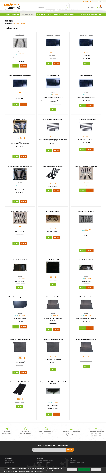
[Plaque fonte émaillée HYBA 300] (20, 396)
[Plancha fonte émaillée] (53, 274)
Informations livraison (43, 462)
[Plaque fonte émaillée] (53, 311)
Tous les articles (9, 23)
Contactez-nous (9, 463)
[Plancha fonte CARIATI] (20, 274)
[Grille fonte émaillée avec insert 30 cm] (20, 180)
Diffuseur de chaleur (44, 14)
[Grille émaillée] (20, 49)
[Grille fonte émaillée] (53, 89)
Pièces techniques (69, 14)
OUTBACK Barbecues (12, 14)
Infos (71, 458)
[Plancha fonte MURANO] (86, 274)
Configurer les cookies (75, 463)
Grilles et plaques (28, 14)
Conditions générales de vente (45, 460)
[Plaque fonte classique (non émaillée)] (20, 311)
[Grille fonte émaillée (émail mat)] (53, 133)
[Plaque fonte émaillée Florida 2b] (86, 353)
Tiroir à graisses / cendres (87, 14)
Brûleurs (57, 14)
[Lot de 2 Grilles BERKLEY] (53, 225)
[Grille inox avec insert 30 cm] (20, 223)
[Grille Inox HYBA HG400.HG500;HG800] (86, 179)
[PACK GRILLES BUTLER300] (86, 225)
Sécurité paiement (42, 463)
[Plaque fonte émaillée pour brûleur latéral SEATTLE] (53, 397)
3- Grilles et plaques (19, 23)
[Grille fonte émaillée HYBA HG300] (53, 180)
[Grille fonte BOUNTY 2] (53, 49)
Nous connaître (9, 460)
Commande (40, 458)
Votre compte (73, 460)
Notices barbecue (9, 462)
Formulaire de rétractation (77, 462)
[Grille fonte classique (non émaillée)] (20, 89)
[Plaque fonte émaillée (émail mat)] (20, 353)
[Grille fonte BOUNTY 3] (86, 49)
